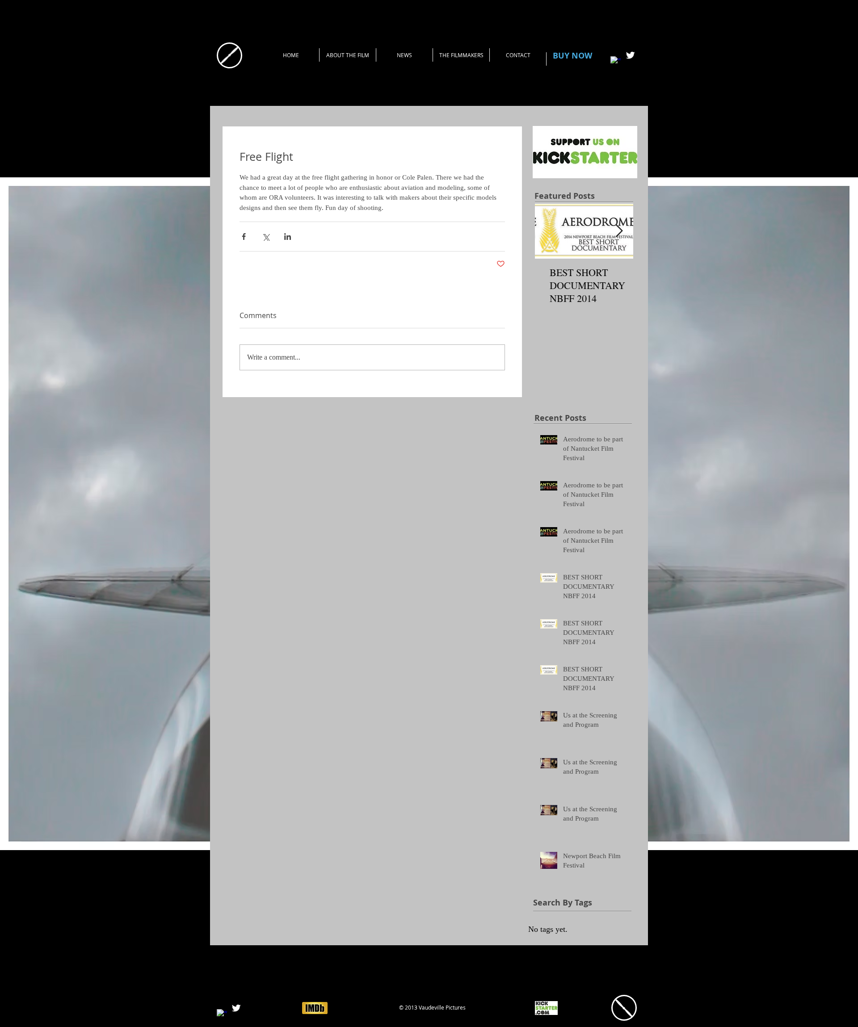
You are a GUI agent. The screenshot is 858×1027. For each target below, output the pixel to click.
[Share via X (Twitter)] (265, 236)
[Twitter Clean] (630, 55)
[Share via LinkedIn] (287, 236)
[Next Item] (619, 231)
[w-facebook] (615, 61)
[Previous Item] (549, 231)
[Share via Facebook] (244, 236)
